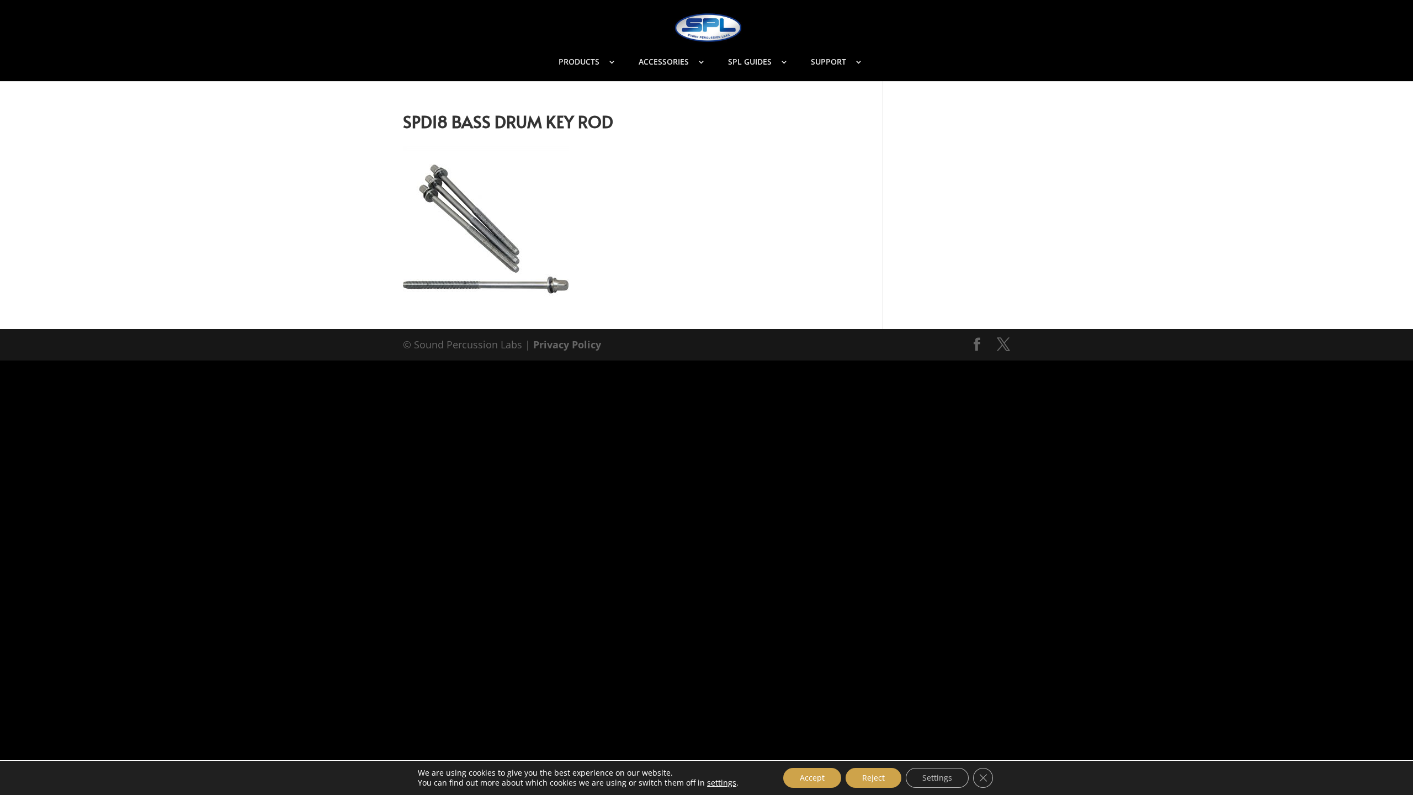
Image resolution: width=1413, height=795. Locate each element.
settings (721, 783)
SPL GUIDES (750, 62)
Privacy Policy (567, 344)
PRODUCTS (579, 62)
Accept (812, 777)
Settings (937, 777)
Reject (873, 777)
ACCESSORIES (664, 62)
